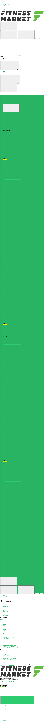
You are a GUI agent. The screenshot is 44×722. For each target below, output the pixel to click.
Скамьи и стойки (8, 116)
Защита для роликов (8, 547)
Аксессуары (5, 380)
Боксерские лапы (8, 273)
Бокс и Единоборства (6, 268)
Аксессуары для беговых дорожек (11, 124)
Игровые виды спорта (6, 410)
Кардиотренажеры (6, 120)
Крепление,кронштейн (9, 292)
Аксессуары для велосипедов (10, 507)
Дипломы (6, 570)
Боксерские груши (8, 288)
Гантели (6, 148)
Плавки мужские (8, 398)
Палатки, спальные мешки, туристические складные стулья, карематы (8, 485)
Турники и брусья (8, 157)
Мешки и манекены (6, 287)
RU (3, 58)
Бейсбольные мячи (8, 433)
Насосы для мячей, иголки (9, 414)
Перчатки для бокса (8, 308)
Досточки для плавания (9, 383)
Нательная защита (8, 286)
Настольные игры (6, 438)
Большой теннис (5, 352)
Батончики (7, 210)
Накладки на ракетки (8, 365)
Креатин (6, 216)
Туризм (4, 482)
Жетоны (6, 572)
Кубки (4, 575)
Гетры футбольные (8, 446)
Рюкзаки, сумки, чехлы (9, 503)
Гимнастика (5, 189)
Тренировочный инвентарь (9, 452)
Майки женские (7, 522)
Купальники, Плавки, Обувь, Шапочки (9, 392)
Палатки (6, 490)
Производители (5, 654)
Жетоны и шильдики (6, 571)
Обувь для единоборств (7, 296)
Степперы (6, 129)
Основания (7, 366)
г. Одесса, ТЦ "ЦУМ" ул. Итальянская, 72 (10, 646)
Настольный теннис (6, 362)
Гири (5, 149)
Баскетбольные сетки (8, 425)
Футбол (4, 443)
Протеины (6, 218)
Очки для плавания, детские (10, 407)
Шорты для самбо (8, 322)
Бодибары (6, 245)
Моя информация (6, 607)
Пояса (6, 203)
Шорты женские (7, 525)
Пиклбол (4, 375)
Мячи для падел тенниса (9, 376)
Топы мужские (7, 535)
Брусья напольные (8, 146)
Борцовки (6, 297)
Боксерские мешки (8, 290)
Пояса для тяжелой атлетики (10, 188)
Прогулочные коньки (8, 548)
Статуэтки (12, 575)
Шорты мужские (7, 536)
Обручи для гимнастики (9, 193)
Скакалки (6, 260)
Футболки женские (8, 513)
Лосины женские (8, 512)
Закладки (4, 610)
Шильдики (6, 574)
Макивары (6, 272)
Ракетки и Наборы (8, 367)
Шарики (6, 374)
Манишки (6, 447)
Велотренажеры (8, 122)
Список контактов (6, 609)
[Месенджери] (17, 700)
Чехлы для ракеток (8, 371)
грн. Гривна (5, 73)
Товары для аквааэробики (9, 389)
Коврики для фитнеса (8, 252)
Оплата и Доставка (6, 4)
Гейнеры (6, 214)
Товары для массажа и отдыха (8, 237)
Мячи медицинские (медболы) (10, 255)
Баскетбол (4, 421)
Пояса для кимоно (8, 317)
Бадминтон (5, 347)
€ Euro (4, 71)
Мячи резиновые (8, 412)
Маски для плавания (8, 403)
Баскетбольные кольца (9, 423)
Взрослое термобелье (9, 558)
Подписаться (12, 665)
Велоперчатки (7, 508)
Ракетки (6, 281)
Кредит (4, 5)
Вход (3, 603)
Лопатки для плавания (9, 385)
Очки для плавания (8, 406)
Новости (4, 662)
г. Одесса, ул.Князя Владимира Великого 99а (10, 647)
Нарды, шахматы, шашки (9, 441)
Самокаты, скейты (6, 553)
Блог (3, 8)
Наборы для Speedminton (9, 349)
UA (3, 59)
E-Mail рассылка (5, 615)
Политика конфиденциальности (8, 659)
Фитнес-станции (8, 117)
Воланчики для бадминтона (10, 348)
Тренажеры (5, 113)
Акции (4, 9)
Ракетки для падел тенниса (11, 375)
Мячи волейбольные (8, 437)
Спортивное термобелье (9, 561)
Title (3, 633)
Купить (4, 179)
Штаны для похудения (9, 206)
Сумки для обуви (8, 224)
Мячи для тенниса (8, 356)
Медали (8, 575)
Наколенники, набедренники (10, 228)
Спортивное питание (6, 207)
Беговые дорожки (8, 121)
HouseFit (4, 624)
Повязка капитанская (8, 451)
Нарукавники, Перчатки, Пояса (10, 387)
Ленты (6, 575)
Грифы (6, 150)
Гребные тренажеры (8, 125)
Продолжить (2, 619)
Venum (4, 630)
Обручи (6, 259)
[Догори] (8, 695)
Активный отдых (5, 504)
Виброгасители (7, 353)
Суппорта (4, 225)
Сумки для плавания (8, 388)
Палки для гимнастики (9, 197)
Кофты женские (7, 521)
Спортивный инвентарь (7, 144)
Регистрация (5, 605)
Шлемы (6, 552)
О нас (4, 651)
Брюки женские (7, 516)
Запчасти (6, 545)
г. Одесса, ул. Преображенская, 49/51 (9, 645)
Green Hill (4, 629)
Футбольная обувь (8, 455)
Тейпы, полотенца (8, 236)
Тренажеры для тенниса (9, 360)
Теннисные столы (8, 370)
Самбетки (6, 300)
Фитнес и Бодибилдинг (7, 180)
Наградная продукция (6, 566)
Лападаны (6, 274)
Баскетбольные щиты (8, 428)
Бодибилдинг (5, 182)
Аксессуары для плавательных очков (11, 402)
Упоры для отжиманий (9, 261)
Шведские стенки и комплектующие (9, 154)
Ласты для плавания (8, 384)
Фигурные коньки (8, 549)
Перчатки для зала (8, 183)
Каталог (20, 103)
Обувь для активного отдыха (8, 539)
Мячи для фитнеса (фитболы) (10, 254)
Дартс (6, 439)
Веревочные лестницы (9, 140)
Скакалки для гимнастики (9, 198)
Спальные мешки (8, 491)
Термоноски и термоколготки (10, 562)
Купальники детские (8, 394)
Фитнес (4, 243)
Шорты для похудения (9, 205)
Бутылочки (7, 265)
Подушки (6, 279)
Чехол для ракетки (8, 361)
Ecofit (4, 622)
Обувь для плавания (8, 396)
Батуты (6, 145)
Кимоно (6, 314)
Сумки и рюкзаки (6, 219)
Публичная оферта (6, 660)
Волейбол (4, 434)
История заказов (6, 611)
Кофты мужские (7, 531)
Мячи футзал (7, 450)
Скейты (6, 556)
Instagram (6, 684)
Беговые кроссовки (8, 540)
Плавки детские (7, 397)
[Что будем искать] (8, 26)
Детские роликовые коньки (9, 544)
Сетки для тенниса (8, 358)
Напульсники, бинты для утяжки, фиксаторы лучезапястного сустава (9, 233)
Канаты (6, 141)
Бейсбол (4, 429)
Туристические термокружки (10, 498)
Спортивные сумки (8, 223)
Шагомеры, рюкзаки (6, 500)
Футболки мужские (8, 530)
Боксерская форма (8, 313)
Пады (6, 278)
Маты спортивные (8, 153)
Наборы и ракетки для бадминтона (11, 351)
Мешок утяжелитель (8, 295)
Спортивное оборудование (7, 136)
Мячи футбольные (8, 448)
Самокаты (6, 554)
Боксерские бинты (8, 283)
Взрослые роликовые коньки (10, 543)
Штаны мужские (7, 538)
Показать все (7, 263)
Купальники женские (8, 393)
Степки (6, 301)
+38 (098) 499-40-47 (3, 681)
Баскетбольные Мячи (8, 424)
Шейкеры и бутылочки (6, 264)
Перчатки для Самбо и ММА (10, 309)
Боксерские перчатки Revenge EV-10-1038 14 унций (19, 336)
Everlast (4, 625)
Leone (4, 631)
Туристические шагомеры (9, 502)
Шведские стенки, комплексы (10, 155)
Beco (3, 626)
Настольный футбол (8, 442)
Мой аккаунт (19, 55)
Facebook (2, 684)
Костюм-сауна (7, 315)
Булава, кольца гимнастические (10, 191)
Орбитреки (7, 126)
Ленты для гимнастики (9, 192)
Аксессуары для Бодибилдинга (10, 184)
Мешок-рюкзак (7, 220)
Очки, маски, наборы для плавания (9, 401)
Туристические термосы (9, 499)
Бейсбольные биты (8, 430)
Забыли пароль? (5, 606)
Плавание (4, 379)
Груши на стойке (7, 291)
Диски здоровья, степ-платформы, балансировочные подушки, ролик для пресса (10, 247)
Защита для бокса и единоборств (8, 282)
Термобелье (5, 557)
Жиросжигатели (7, 215)
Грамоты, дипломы (6, 567)
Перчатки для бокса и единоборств (9, 304)
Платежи (4, 614)
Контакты (4, 6)
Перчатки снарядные (8, 310)
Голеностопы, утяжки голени (10, 227)
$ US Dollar (4, 72)
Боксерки (6, 299)
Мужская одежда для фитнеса (10, 534)
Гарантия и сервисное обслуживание (9, 658)
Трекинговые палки (8, 493)
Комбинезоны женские (9, 520)
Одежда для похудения (7, 201)
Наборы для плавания (9, 405)
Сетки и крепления (8, 369)
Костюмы (6, 202)
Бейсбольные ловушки (9, 432)
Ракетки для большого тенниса (10, 357)
